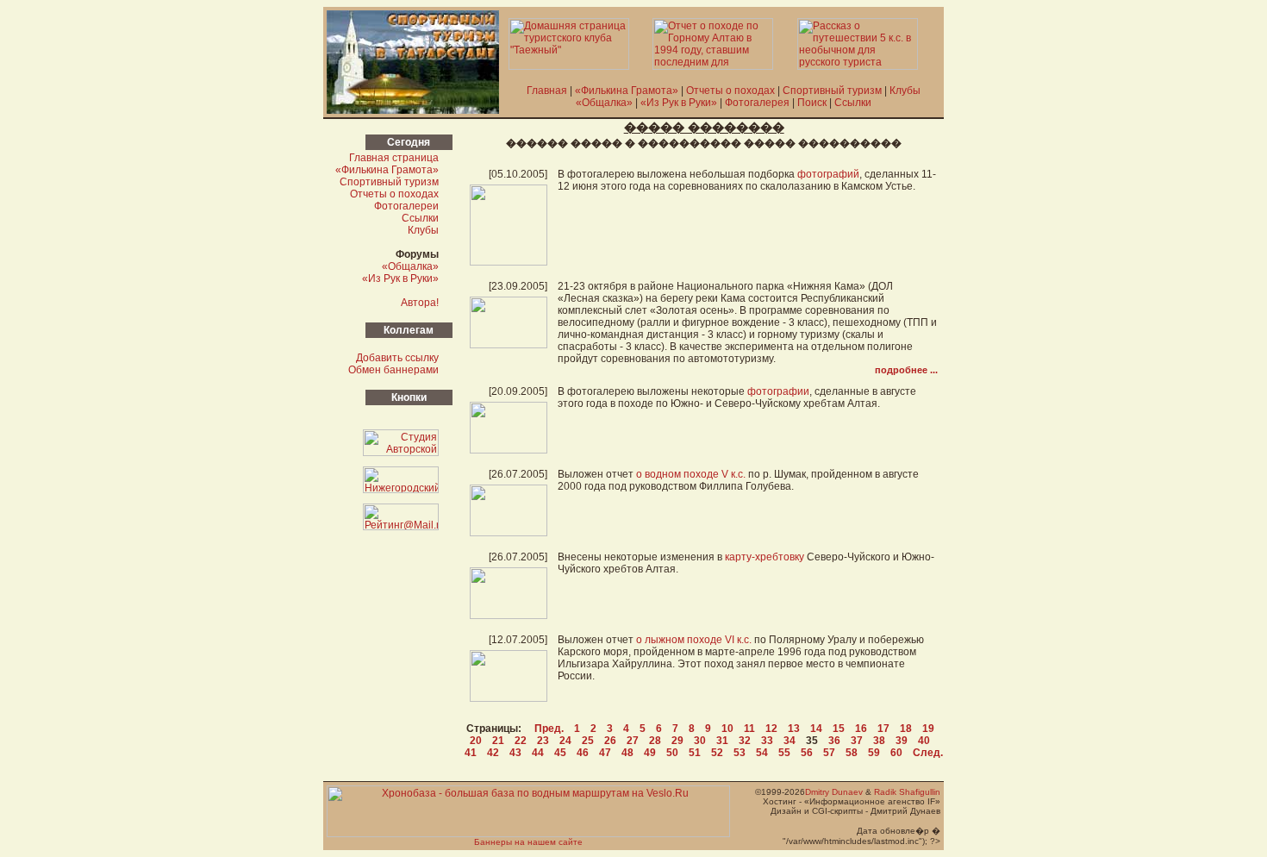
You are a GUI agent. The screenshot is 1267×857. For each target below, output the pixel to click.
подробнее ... (906, 370)
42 (493, 753)
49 (650, 753)
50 (672, 753)
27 (633, 741)
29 (677, 741)
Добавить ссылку (397, 358)
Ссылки (852, 103)
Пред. (549, 729)
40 (924, 741)
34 (789, 741)
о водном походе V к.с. (691, 474)
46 (583, 753)
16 (861, 729)
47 (605, 753)
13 (794, 729)
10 (727, 729)
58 (852, 753)
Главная (547, 90)
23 (543, 741)
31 (722, 741)
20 (476, 741)
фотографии (778, 391)
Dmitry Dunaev (834, 792)
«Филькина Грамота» (626, 90)
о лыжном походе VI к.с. (694, 640)
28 (655, 741)
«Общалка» (604, 103)
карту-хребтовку (764, 557)
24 (565, 741)
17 (883, 729)
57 (829, 753)
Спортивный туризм (832, 90)
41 (471, 753)
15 (839, 729)
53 (739, 753)
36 (834, 741)
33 (767, 741)
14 (816, 729)
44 (538, 753)
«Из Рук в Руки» (678, 103)
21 (498, 741)
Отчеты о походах (730, 90)
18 (906, 729)
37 (857, 741)
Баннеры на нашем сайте (528, 842)
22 (521, 741)
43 (515, 753)
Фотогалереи (406, 206)
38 (879, 741)
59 (874, 753)
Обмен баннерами (393, 370)
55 (784, 753)
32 (745, 741)
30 (700, 741)
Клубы (905, 90)
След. (928, 753)
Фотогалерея (757, 103)
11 (749, 729)
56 (807, 753)
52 (717, 753)
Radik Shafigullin (907, 792)
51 (695, 753)
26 (610, 741)
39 (902, 741)
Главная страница (394, 158)
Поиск (812, 103)
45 (560, 753)
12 (771, 729)
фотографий (828, 174)
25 (588, 741)
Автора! (420, 303)
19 (928, 729)
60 (896, 753)
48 (627, 753)
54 (762, 753)
